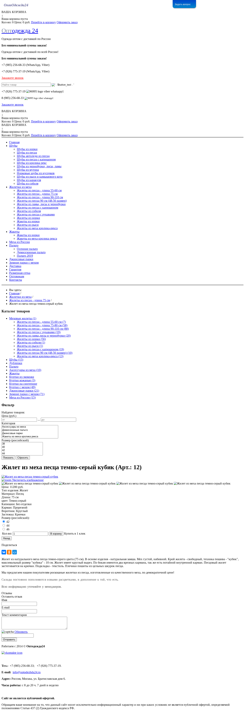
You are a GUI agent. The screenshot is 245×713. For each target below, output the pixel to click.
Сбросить (22, 457)
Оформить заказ (67, 22)
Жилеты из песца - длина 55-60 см (41, 321)
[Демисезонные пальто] (30, 430)
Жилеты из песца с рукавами (38, 332)
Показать (8, 457)
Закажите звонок (13, 77)
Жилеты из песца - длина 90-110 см (43, 328)
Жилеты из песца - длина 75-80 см (42, 325)
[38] (22, 444)
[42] (22, 450)
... (39, 419)
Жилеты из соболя (31, 342)
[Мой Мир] (14, 552)
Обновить (21, 631)
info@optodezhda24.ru (27, 672)
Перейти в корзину (43, 22)
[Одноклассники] (9, 552)
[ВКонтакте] (4, 552)
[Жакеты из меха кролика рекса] (30, 436)
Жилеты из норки (31, 339)
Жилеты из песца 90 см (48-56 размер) (44, 352)
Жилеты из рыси (30, 346)
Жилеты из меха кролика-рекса (40, 356)
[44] (22, 453)
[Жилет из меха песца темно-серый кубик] (30, 483)
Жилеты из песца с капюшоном (40, 349)
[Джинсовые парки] (30, 433)
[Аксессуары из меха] (30, 427)
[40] (22, 447)
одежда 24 (20, 30)
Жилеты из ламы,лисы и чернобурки (44, 335)
